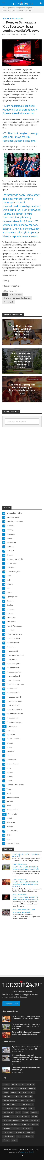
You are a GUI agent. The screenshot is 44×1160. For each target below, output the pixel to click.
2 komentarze (18, 1064)
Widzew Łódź (8, 302)
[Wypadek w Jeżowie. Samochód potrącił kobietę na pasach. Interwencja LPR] (6, 1049)
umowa (34, 1116)
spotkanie (34, 1112)
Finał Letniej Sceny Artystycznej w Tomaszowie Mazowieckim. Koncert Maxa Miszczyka (25, 904)
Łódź (4, 18)
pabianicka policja (10, 1104)
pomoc (31, 1108)
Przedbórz (16, 884)
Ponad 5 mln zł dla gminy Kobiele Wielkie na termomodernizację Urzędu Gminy (22, 330)
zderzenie (30, 1132)
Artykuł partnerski (19, 864)
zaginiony (16, 1128)
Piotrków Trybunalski (11, 1108)
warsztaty (25, 1120)
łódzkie (6, 1140)
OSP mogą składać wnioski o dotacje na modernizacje (26, 1069)
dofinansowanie (9, 1088)
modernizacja (17, 1096)
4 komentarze (18, 1051)
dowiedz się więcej (11, 1004)
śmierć (14, 1140)
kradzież (7, 1096)
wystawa (7, 1128)
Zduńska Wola (9, 1136)
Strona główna (7, 8)
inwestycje (22, 1088)
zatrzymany (19, 1132)
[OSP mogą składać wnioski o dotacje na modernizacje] (6, 1070)
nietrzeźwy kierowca (11, 1100)
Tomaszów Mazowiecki (20, 869)
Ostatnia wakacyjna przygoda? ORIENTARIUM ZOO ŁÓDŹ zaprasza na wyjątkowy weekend (26, 917)
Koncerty (22, 1092)
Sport (9, 18)
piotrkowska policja (26, 1104)
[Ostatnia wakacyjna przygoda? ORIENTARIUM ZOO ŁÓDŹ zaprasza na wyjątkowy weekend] (6, 912)
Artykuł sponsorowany (21, 910)
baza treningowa (16, 294)
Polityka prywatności (26, 1152)
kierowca (32, 1088)
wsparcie (25, 1124)
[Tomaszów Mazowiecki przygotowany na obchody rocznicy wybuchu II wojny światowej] (6, 867)
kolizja (6, 1092)
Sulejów (7, 1116)
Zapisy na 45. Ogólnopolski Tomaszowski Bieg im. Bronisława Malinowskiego (22, 387)
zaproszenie (27, 1128)
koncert (13, 1092)
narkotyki (28, 1096)
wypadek (35, 1124)
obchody (24, 1100)
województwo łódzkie (12, 1124)
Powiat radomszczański (21, 854)
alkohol (6, 1084)
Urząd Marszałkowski (11, 1120)
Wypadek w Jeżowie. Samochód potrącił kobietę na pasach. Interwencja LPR (26, 1048)
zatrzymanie (8, 1132)
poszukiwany (8, 1112)
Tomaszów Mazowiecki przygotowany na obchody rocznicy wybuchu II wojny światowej (22, 359)
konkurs (31, 1092)
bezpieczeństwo (18, 1084)
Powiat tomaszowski (20, 867)
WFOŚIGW (34, 1120)
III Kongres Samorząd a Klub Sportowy (17, 298)
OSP (32, 1100)
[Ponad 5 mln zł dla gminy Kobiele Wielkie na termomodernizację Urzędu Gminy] (6, 856)
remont (25, 1112)
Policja (23, 1108)
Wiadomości (18, 18)
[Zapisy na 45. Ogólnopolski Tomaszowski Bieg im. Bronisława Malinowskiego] (6, 882)
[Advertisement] (22, 944)
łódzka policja (28, 1136)
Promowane (35, 854)
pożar (18, 1112)
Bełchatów (30, 1084)
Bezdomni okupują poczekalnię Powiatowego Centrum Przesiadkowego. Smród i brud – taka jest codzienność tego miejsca (27, 1058)
